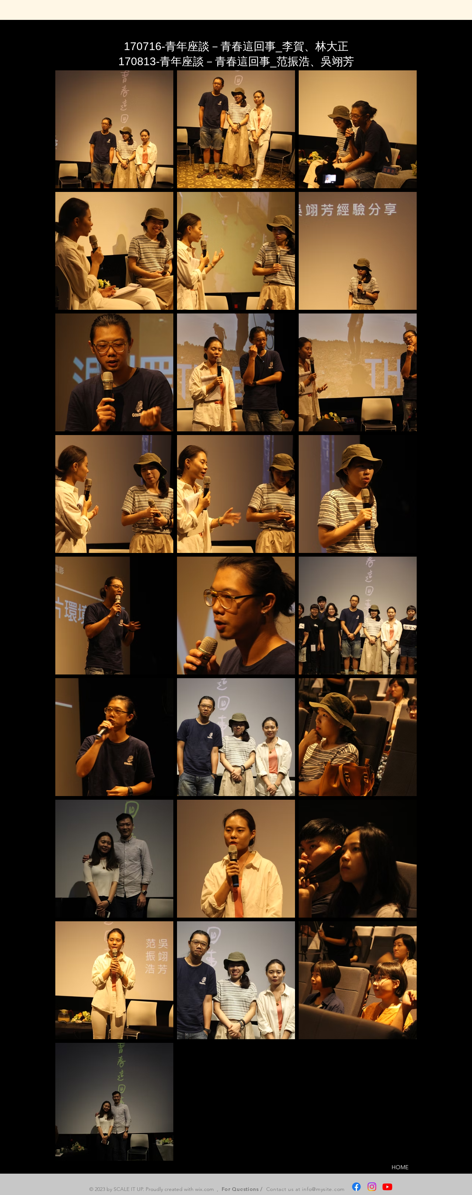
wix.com (204, 1189)
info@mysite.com (323, 1189)
